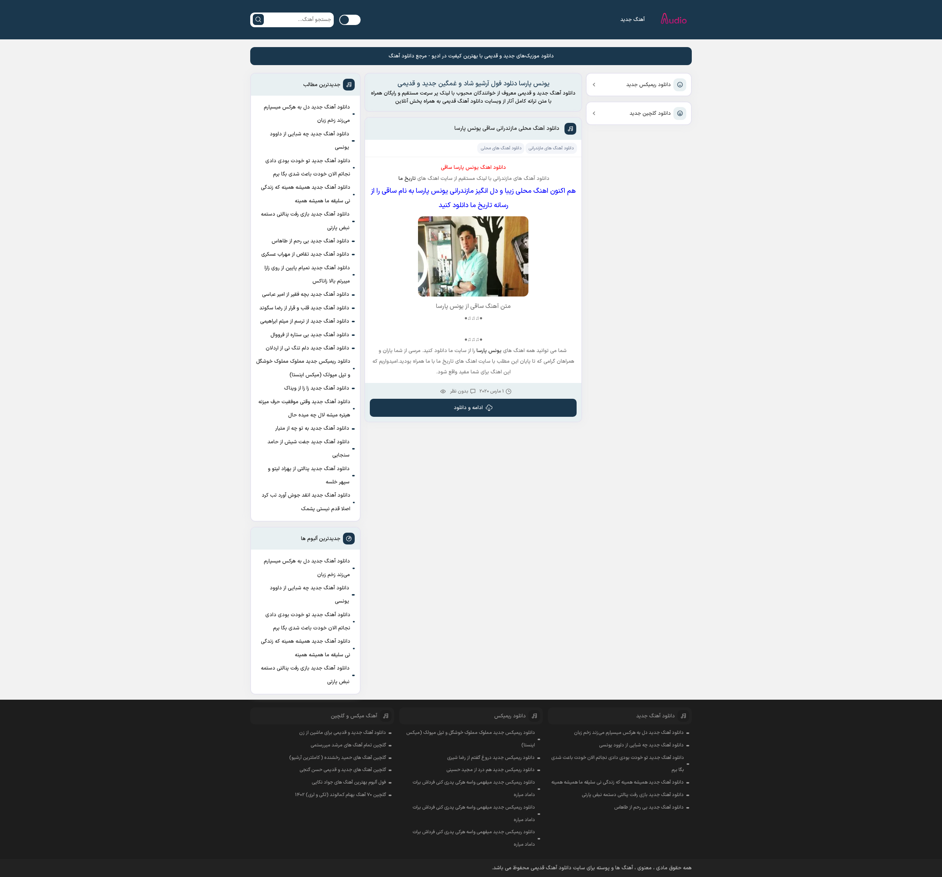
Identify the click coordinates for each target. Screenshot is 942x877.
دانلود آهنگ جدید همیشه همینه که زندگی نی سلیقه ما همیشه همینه (305, 194)
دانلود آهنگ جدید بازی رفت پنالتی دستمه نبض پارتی (305, 220)
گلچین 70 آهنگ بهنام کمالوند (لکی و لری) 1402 (340, 795)
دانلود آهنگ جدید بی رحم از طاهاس (310, 241)
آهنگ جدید (632, 20)
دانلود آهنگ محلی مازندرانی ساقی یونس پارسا (506, 128)
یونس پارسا (490, 351)
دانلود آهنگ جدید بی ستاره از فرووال (309, 335)
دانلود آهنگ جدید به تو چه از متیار (312, 428)
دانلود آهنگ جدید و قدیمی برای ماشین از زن (342, 732)
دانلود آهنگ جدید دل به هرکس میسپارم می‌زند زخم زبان (307, 113)
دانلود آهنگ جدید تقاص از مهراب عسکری (305, 254)
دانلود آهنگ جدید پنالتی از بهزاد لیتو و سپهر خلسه (309, 475)
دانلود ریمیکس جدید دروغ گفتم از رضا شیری (491, 757)
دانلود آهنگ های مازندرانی (551, 148)
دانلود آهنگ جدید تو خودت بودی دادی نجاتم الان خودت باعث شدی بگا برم (307, 167)
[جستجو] (258, 19)
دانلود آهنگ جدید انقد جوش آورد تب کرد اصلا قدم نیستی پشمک (306, 501)
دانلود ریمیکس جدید (648, 85)
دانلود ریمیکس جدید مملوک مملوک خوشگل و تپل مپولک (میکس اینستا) (303, 368)
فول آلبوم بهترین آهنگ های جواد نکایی (349, 782)
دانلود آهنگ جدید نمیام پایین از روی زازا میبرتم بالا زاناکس (307, 274)
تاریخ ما (406, 178)
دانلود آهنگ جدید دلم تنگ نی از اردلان (307, 348)
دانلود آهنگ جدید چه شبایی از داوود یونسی (309, 140)
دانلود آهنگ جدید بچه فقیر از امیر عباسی (305, 294)
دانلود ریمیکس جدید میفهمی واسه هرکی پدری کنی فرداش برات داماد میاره (473, 789)
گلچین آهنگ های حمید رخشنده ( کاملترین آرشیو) (337, 757)
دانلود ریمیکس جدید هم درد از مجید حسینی (490, 770)
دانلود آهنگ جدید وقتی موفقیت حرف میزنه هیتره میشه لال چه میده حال (304, 408)
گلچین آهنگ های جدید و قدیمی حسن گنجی (343, 770)
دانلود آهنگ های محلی (501, 148)
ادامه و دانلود (468, 408)
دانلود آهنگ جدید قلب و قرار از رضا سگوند (304, 308)
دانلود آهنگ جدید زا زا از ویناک (316, 388)
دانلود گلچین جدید (650, 113)
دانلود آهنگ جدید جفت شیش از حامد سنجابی (309, 448)
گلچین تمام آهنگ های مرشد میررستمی (348, 745)
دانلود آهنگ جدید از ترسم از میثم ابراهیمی (304, 321)
